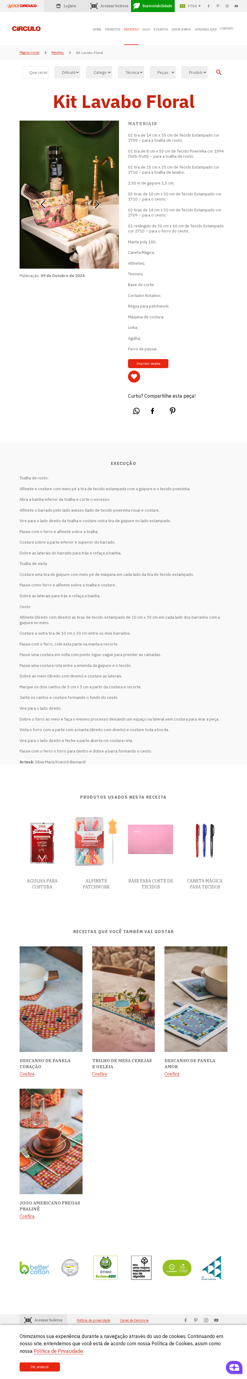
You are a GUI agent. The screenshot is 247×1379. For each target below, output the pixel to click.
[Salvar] (134, 377)
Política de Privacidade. (59, 1351)
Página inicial (29, 53)
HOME (97, 29)
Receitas (58, 53)
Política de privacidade (93, 1320)
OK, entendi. (39, 1367)
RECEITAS (131, 29)
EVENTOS (161, 29)
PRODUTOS (112, 29)
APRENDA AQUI (206, 29)
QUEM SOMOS (181, 29)
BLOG (146, 29)
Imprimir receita (148, 363)
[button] (43, 202)
